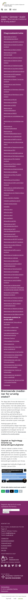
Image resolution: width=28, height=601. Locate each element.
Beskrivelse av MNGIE (10, 113)
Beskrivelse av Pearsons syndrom (13, 147)
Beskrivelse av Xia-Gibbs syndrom (14, 314)
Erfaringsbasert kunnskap (11, 341)
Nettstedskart (5, 587)
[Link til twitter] (2, 566)
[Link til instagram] (16, 566)
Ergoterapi (7, 385)
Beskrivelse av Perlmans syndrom (14, 156)
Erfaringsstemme (9, 344)
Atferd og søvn (8, 209)
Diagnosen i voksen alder (11, 327)
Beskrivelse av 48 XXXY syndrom (13, 239)
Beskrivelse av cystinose (11, 258)
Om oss (3, 550)
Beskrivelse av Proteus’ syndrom (13, 297)
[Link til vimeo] (12, 566)
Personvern (4, 591)
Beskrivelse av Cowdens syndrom (14, 255)
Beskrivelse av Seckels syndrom (13, 300)
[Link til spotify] (20, 566)
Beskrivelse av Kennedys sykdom (13, 274)
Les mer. (20, 598)
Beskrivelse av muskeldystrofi (12, 136)
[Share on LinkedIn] (16, 491)
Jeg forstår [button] (8, 598)
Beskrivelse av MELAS (10, 99)
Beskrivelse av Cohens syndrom (13, 57)
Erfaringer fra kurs (9, 338)
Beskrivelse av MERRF (10, 102)
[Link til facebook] (6, 566)
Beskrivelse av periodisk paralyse (13, 153)
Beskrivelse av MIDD (10, 105)
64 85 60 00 (9, 535)
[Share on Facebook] (7, 491)
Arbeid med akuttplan (10, 203)
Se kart (11, 557)
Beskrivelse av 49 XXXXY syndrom (14, 42)
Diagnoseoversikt (7, 541)
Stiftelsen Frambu (12, 589)
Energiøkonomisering (10, 330)
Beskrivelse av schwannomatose (13, 169)
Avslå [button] (15, 598)
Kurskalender (6, 545)
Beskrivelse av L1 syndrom (11, 277)
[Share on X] (12, 491)
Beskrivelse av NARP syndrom (13, 139)
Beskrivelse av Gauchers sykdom (13, 68)
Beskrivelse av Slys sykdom (12, 180)
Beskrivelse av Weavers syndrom (13, 308)
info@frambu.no (10, 533)
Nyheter (4, 548)
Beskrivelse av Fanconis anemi (13, 269)
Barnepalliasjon (8, 218)
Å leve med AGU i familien (11, 198)
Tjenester (4, 538)
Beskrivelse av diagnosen (11, 261)
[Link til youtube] (9, 566)
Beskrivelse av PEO (9, 150)
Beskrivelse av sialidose (10, 172)
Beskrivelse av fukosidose (11, 271)
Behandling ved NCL (10, 221)
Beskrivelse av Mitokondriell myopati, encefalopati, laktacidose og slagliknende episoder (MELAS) (14, 288)
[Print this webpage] (21, 491)
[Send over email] (3, 491)
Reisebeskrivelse (14, 559)
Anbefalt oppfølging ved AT (12, 201)
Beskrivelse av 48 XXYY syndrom (13, 242)
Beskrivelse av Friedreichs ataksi (13, 65)
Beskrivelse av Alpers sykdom (12, 50)
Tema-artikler (6, 543)
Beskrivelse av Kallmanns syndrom (14, 71)
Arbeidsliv (6, 206)
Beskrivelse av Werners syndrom (13, 311)
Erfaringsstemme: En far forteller (13, 352)
